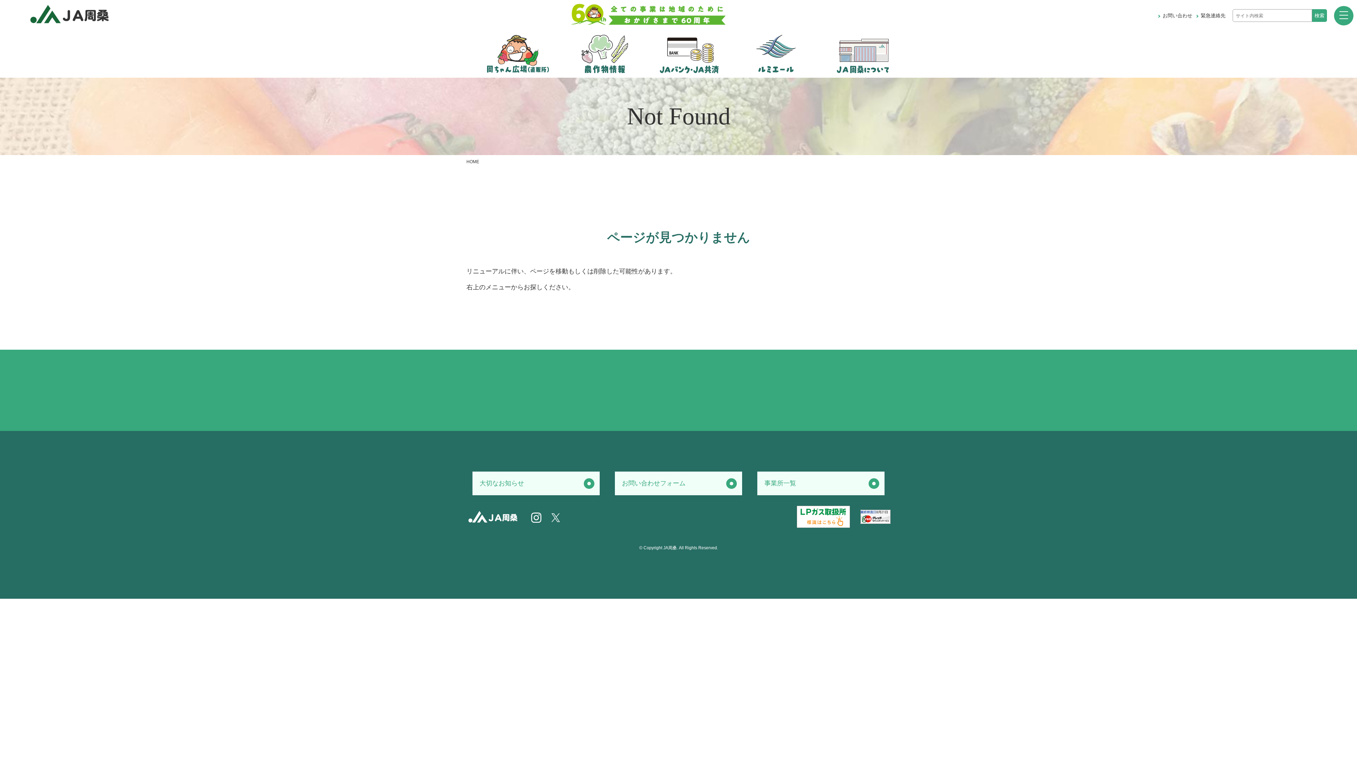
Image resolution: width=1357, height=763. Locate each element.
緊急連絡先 (1213, 15)
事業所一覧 (780, 483)
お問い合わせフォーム (654, 483)
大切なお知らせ (502, 483)
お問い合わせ (1177, 15)
